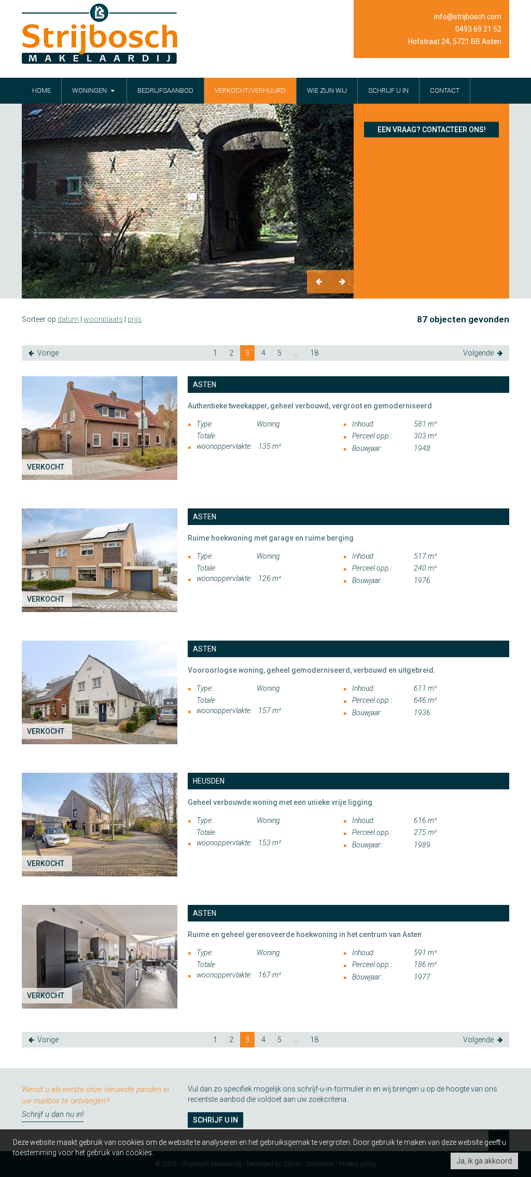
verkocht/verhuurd (250, 90)
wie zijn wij (327, 90)
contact (444, 90)
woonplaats (103, 319)
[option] (188, 201)
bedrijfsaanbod (165, 90)
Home (41, 90)
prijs (135, 319)
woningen (90, 90)
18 (314, 353)
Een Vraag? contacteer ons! (432, 129)
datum (68, 319)
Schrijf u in (215, 1120)
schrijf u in (388, 90)
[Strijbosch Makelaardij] (99, 33)
